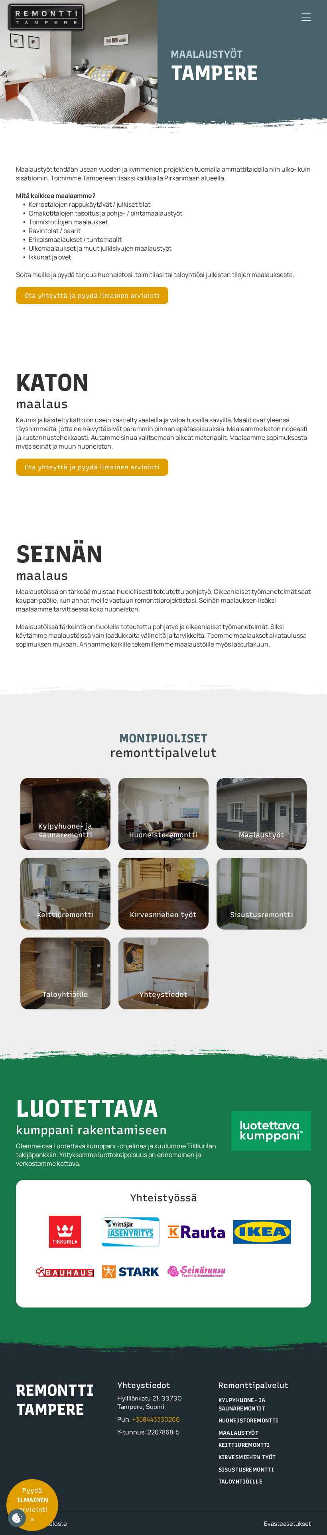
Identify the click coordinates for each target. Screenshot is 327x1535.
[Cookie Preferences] (17, 1518)
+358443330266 (156, 1419)
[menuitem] (265, 1404)
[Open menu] (306, 17)
